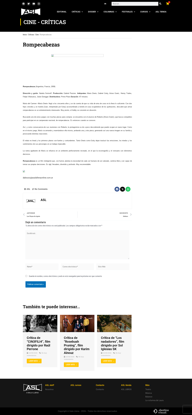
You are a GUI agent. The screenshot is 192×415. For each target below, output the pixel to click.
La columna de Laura (154, 400)
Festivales (127, 12)
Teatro (148, 389)
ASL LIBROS (126, 389)
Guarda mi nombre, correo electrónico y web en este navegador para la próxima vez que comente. (65, 276)
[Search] (160, 4)
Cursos (144, 12)
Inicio (25, 35)
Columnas (109, 12)
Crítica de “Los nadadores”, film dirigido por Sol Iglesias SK (112, 343)
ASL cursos (76, 385)
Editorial (61, 12)
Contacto (100, 389)
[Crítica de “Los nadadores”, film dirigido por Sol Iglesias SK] (114, 323)
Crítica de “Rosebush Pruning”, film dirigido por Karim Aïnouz (76, 345)
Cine (37, 35)
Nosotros (49, 389)
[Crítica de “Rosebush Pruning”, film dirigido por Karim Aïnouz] (77, 323)
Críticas (76, 12)
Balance (148, 397)
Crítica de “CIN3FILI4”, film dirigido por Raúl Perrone (38, 343)
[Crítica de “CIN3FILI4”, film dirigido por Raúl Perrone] (40, 323)
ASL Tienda (161, 12)
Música (148, 393)
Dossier (92, 12)
